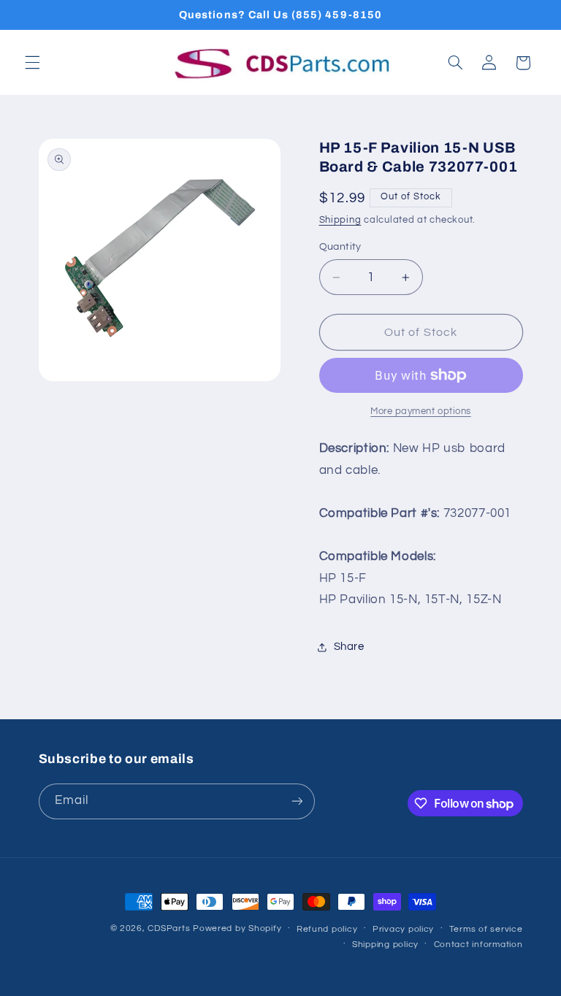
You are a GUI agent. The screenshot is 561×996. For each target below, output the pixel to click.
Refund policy (327, 929)
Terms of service (486, 929)
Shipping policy (385, 945)
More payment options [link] (420, 411)
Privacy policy (403, 929)
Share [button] (349, 646)
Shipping (340, 220)
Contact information (478, 945)
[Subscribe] (296, 801)
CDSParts (169, 928)
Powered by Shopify (237, 928)
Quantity (340, 247)
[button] (32, 63)
